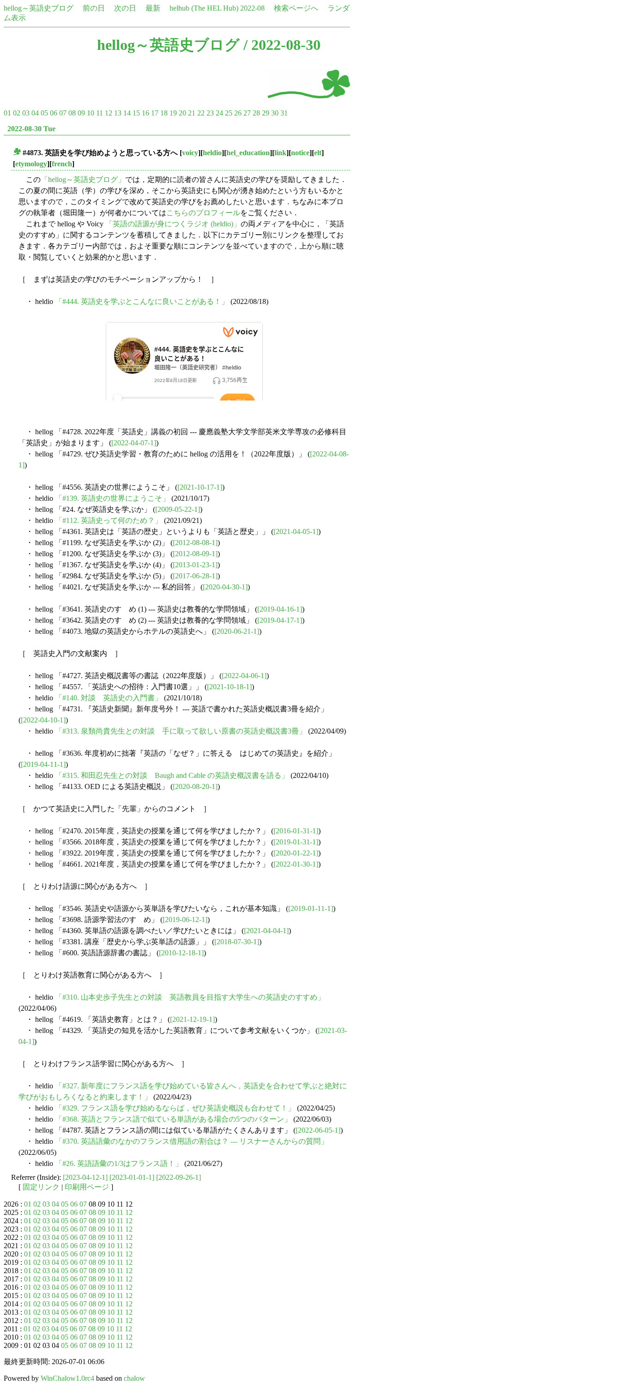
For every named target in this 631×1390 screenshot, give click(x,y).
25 (228, 113)
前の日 (94, 8)
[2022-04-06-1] (244, 676)
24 (219, 113)
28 (256, 113)
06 (53, 113)
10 (90, 113)
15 (136, 113)
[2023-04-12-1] (85, 1177)
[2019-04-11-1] (43, 764)
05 (44, 113)
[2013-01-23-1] (195, 565)
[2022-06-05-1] (318, 1130)
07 (63, 113)
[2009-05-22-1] (177, 509)
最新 (153, 8)
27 (247, 113)
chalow (134, 1378)
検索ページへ (296, 8)
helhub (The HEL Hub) (204, 8)
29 (265, 113)
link (280, 153)
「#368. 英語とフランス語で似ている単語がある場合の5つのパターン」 (173, 1119)
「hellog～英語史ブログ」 (83, 179)
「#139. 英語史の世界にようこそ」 (112, 498)
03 (26, 113)
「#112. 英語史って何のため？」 (108, 520)
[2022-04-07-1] (133, 443)
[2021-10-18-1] (229, 687)
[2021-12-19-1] (192, 1019)
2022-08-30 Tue (31, 129)
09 (81, 113)
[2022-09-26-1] (178, 1177)
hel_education (248, 153)
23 (210, 113)
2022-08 (252, 8)
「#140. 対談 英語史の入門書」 (108, 698)
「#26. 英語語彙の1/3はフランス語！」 (118, 1163)
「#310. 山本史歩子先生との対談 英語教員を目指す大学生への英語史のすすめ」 (190, 997)
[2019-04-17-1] (279, 620)
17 (154, 113)
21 (191, 113)
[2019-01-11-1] (310, 908)
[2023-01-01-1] (131, 1177)
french (62, 164)
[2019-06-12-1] (185, 919)
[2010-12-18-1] (181, 953)
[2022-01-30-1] (295, 864)
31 (284, 113)
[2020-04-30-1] (225, 587)
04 (35, 113)
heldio (212, 153)
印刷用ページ (87, 1187)
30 (275, 113)
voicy (190, 153)
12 (108, 113)
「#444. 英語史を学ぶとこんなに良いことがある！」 (142, 301)
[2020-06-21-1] (236, 631)
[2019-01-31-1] (295, 842)
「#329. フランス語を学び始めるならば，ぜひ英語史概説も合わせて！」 (175, 1108)
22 (201, 113)
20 (182, 113)
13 (117, 113)
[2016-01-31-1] (295, 831)
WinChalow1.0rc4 (67, 1378)
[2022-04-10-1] (43, 720)
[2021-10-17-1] (199, 487)
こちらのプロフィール (203, 213)
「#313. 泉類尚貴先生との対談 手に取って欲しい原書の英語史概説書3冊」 (180, 731)
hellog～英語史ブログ (38, 8)
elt (318, 153)
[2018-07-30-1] (236, 942)
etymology (31, 164)
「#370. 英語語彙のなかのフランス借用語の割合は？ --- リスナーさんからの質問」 (191, 1141)
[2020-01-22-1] (295, 853)
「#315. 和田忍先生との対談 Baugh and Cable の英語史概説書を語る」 (172, 775)
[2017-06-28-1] (195, 576)
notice (300, 153)
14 (127, 113)
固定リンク (41, 1187)
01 (7, 113)
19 (173, 113)
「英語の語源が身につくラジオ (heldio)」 (173, 224)
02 (16, 113)
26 (238, 113)
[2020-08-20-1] (195, 786)
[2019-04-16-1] (279, 609)
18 (164, 113)
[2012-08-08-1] (195, 542)
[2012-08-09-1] (195, 554)
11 (99, 113)
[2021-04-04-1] (266, 931)
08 (72, 113)
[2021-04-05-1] (295, 531)
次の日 (125, 8)
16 (145, 113)
